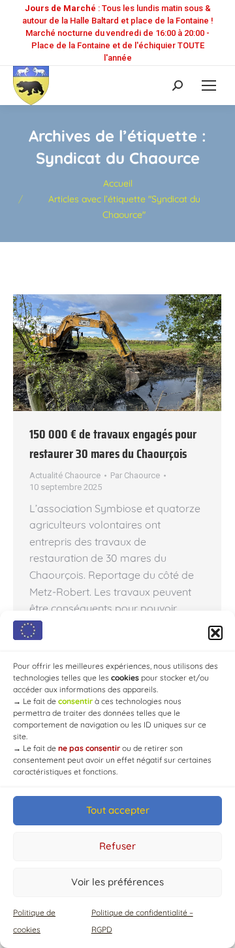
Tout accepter (117, 810)
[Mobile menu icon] (209, 85)
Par (135, 475)
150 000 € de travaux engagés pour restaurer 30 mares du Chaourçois (112, 443)
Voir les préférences (117, 882)
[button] (215, 632)
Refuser (117, 846)
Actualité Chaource (65, 475)
